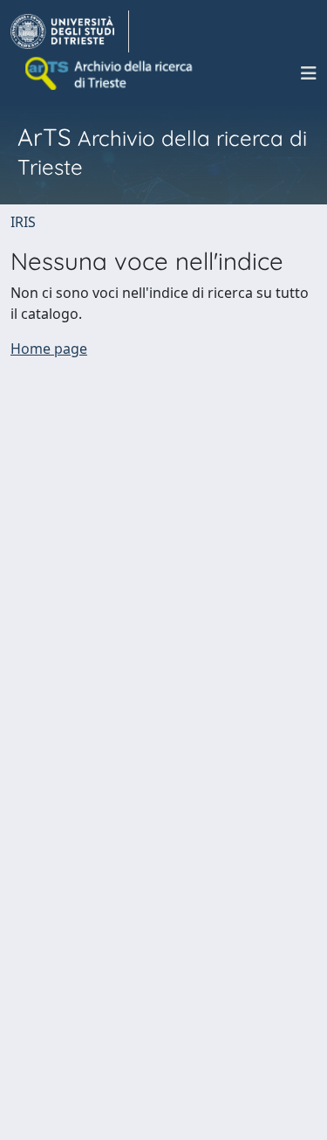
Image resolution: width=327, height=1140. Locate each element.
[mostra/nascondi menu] (309, 73)
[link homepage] (69, 31)
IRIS (23, 221)
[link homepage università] (109, 73)
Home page (48, 348)
